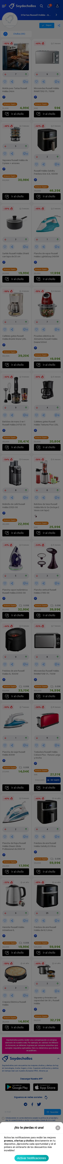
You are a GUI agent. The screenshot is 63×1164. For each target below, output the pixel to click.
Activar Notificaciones (31, 1158)
